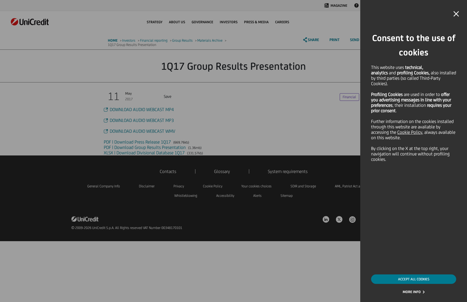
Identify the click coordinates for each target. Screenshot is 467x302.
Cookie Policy (409, 132)
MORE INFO (412, 292)
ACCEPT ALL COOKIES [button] (413, 279)
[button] (456, 14)
